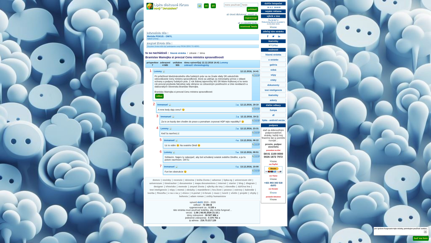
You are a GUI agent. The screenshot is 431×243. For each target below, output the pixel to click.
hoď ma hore (421, 238)
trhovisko (171, 186)
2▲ (237, 116)
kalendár (249, 190)
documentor (185, 183)
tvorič (225, 193)
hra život (217, 190)
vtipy (172, 190)
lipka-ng (228, 180)
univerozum (155, 183)
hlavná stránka (178, 53)
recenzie (178, 180)
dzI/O (200, 202)
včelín (234, 193)
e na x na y (174, 193)
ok (425, 232)
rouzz (217, 193)
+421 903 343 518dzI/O (273, 184)
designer (158, 186)
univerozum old (243, 180)
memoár (182, 186)
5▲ (237, 152)
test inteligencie (158, 190)
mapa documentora (205, 183)
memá (180, 190)
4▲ (237, 140)
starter (232, 183)
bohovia (183, 196)
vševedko (230, 186)
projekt (243, 193)
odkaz (159, 96)
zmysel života (197, 186)
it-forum (206, 193)
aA (213, 5)
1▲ (237, 104)
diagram (250, 183)
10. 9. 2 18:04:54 (273, 7)
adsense (216, 180)
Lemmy (224, 62)
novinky (167, 180)
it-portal (195, 193)
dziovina (189, 180)
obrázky (190, 190)
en (206, 5)
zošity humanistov (216, 196)
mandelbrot (203, 190)
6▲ (237, 166)
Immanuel (162, 104)
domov (156, 180)
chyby (253, 193)
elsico (185, 193)
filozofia (161, 193)
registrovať (251, 18)
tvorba (151, 193)
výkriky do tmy (215, 186)
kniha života (203, 180)
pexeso (228, 190)
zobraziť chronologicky (196, 65)
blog (241, 183)
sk (199, 5)
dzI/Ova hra (244, 186)
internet (222, 183)
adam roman (197, 196)
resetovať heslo (248, 26)
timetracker (171, 183)
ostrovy (238, 190)
